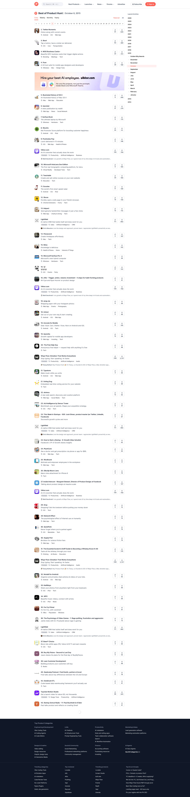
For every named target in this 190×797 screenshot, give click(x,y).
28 (112, 23)
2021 (129, 34)
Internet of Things (68, 250)
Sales (52, 224)
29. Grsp (44, 505)
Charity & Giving (56, 214)
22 (95, 23)
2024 (129, 24)
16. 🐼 (43, 267)
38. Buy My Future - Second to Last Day (56, 652)
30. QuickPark (46, 527)
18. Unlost (45, 312)
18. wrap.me (45, 301)
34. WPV (44, 596)
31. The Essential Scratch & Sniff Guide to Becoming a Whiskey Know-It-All (69, 549)
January (132, 95)
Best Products (74, 4)
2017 (129, 47)
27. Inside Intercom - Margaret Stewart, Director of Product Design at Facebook (71, 482)
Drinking (45, 554)
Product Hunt (47, 743)
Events (50, 272)
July (131, 75)
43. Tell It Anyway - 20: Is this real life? (55, 711)
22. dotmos (45, 392)
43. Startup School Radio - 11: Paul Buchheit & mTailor (61, 703)
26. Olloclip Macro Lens (50, 471)
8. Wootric (45, 128)
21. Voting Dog (46, 381)
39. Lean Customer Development (53, 661)
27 (109, 23)
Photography (62, 306)
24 (101, 23)
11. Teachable (46, 175)
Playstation (52, 612)
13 (71, 23)
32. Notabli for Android (49, 574)
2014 (129, 99)
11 (66, 23)
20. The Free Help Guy (49, 345)
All (123, 18)
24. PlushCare (46, 449)
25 (103, 23)
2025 (129, 21)
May (131, 82)
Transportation (57, 46)
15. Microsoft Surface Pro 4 (51, 256)
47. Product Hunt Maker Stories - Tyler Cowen (58, 737)
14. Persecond (46, 234)
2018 (129, 43)
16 (79, 23)
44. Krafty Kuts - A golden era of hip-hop (56, 720)
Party (56, 272)
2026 (129, 18)
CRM (73, 224)
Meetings (54, 57)
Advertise (121, 4)
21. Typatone (46, 370)
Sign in (151, 4)
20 (90, 23)
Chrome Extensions (49, 203)
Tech (61, 57)
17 (82, 23)
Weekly (42, 18)
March (132, 88)
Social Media (55, 398)
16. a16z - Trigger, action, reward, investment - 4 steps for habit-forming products (72, 278)
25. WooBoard (46, 460)
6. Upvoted (45, 106)
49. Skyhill (45, 772)
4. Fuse (43, 62)
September (133, 69)
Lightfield (44, 219)
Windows (46, 68)
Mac (52, 68)
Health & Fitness (61, 144)
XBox (44, 612)
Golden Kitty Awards (136, 56)
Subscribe (138, 4)
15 (76, 23)
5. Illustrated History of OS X (51, 95)
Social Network (62, 111)
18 (84, 23)
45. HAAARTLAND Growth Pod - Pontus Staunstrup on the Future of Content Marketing (74, 729)
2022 (129, 31)
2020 (129, 37)
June (131, 79)
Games (58, 777)
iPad (56, 133)
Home (58, 250)
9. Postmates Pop (47, 139)
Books (45, 666)
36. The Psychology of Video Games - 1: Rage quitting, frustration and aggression (72, 618)
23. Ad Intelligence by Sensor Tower (54, 403)
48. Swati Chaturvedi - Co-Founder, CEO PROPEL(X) (60, 763)
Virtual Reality (47, 170)
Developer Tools (59, 170)
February (133, 91)
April (131, 85)
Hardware (54, 122)
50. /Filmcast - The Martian (51, 783)
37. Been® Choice (47, 641)
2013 (129, 102)
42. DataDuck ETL (48, 681)
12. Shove (44, 197)
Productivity (55, 155)
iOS (51, 35)
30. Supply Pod (46, 538)
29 (114, 23)
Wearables (51, 532)
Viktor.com (45, 150)
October (132, 66)
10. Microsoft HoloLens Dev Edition (54, 164)
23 (98, 23)
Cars (49, 46)
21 (93, 23)
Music (55, 601)
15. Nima (44, 245)
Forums (109, 4)
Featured (116, 18)
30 (117, 23)
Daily (36, 18)
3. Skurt (44, 41)
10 (63, 23)
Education (59, 100)
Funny (60, 203)
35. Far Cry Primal (47, 607)
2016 (129, 50)
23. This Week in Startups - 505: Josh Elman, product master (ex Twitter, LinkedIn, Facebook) (72, 415)
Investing (54, 339)
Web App (58, 35)
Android (45, 35)
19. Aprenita (45, 334)
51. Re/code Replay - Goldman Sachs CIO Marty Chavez (62, 791)
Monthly (50, 18)
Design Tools (60, 68)
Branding (46, 57)
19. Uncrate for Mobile (49, 323)
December (133, 59)
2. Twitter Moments (48, 30)
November (133, 63)
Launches (88, 4)
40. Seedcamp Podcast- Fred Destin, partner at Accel (61, 672)
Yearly (56, 18)
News (99, 4)
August (132, 72)
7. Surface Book (47, 117)
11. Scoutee (45, 186)
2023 (129, 27)
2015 (129, 53)
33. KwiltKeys (46, 585)
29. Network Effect (48, 516)
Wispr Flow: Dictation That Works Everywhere (58, 356)
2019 (129, 40)
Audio (78, 361)
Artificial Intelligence (67, 155)
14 (74, 23)
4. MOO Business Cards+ (50, 51)
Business (79, 155)
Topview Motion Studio (50, 692)
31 (120, 23)
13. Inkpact (45, 208)
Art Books (54, 554)
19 (87, 23)
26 (106, 23)
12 (68, 23)
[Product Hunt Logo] (36, 4)
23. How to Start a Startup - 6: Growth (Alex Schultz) (61, 440)
